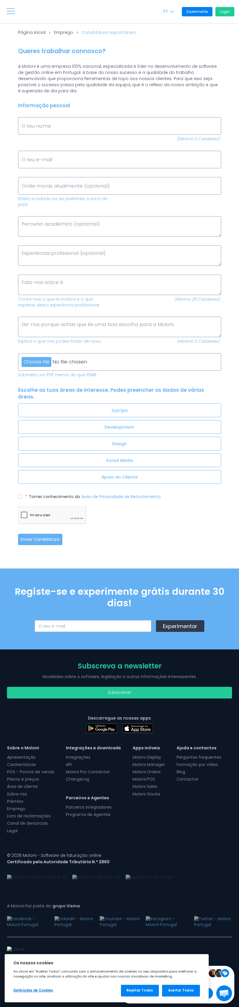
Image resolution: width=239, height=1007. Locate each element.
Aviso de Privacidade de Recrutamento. (121, 497)
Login (225, 11)
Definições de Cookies (33, 990)
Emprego (63, 32)
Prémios (15, 801)
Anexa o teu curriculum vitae (48, 353)
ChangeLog (77, 779)
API (69, 764)
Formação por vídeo (197, 764)
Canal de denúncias (27, 823)
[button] (224, 993)
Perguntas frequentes (199, 757)
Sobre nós (17, 794)
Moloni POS (144, 779)
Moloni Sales (145, 786)
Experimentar (180, 626)
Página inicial (31, 32)
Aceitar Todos (181, 990)
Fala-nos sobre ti (38, 275)
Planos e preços (23, 779)
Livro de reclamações (29, 816)
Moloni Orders (147, 772)
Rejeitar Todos (139, 990)
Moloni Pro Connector (88, 772)
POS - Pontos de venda (30, 772)
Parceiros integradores (89, 807)
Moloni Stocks (146, 794)
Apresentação (21, 757)
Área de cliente (22, 786)
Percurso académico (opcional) (51, 216)
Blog (181, 772)
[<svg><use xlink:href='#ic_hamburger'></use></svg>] (11, 11)
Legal (12, 831)
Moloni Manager (149, 764)
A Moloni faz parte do (43, 906)
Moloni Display (147, 757)
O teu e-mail (34, 151)
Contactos (187, 779)
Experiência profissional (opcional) (54, 246)
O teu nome (33, 117)
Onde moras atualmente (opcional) (55, 177)
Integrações (78, 757)
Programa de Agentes (88, 814)
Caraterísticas (21, 764)
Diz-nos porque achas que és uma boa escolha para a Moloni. (79, 317)
